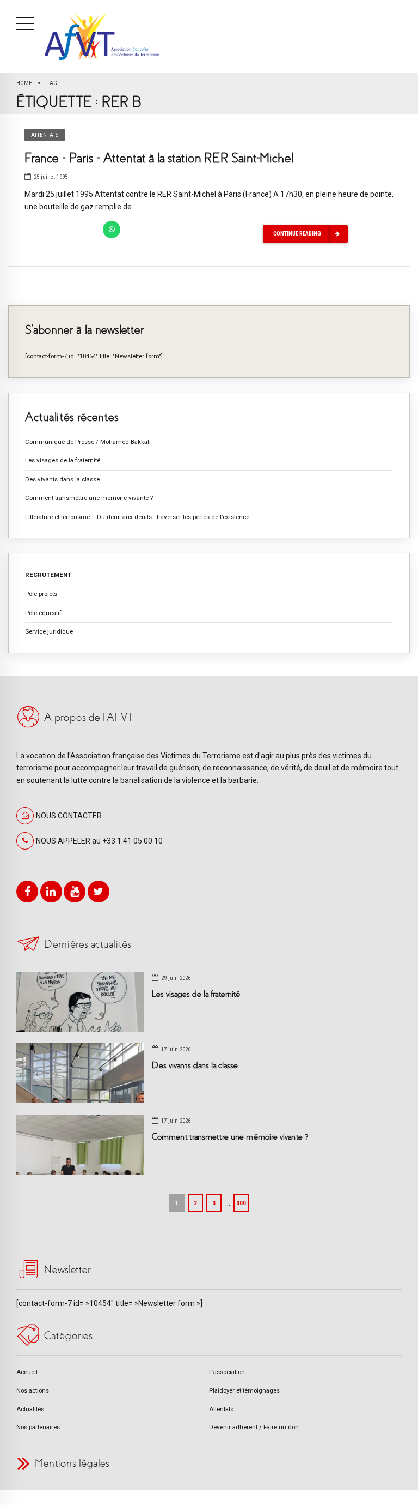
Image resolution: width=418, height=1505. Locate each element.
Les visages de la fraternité (62, 460)
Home (24, 83)
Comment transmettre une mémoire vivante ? (89, 498)
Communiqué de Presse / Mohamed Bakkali (88, 442)
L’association (227, 1372)
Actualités (30, 1409)
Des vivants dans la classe (62, 479)
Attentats (44, 135)
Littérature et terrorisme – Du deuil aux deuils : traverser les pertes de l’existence (137, 517)
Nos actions (32, 1390)
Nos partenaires (38, 1427)
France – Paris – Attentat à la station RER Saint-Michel (158, 158)
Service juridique (49, 631)
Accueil (27, 1372)
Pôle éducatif (43, 613)
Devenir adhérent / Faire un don (254, 1427)
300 (241, 1203)
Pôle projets (41, 594)
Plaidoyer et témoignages (244, 1390)
